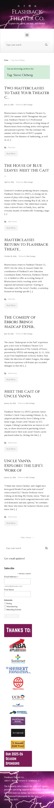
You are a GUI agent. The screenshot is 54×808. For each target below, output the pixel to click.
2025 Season (12, 221)
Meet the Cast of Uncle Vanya (22, 394)
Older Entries (25, 537)
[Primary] (27, 35)
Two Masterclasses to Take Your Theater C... (26, 93)
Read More (11, 153)
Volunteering (12, 606)
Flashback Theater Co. (27, 15)
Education (11, 147)
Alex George (27, 105)
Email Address (11, 576)
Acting (9, 603)
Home (6, 60)
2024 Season (12, 373)
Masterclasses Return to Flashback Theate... (26, 244)
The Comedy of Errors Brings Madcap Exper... (20, 322)
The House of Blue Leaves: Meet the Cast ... (26, 170)
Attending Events (13, 609)
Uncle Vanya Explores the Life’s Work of (23, 465)
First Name (9, 590)
